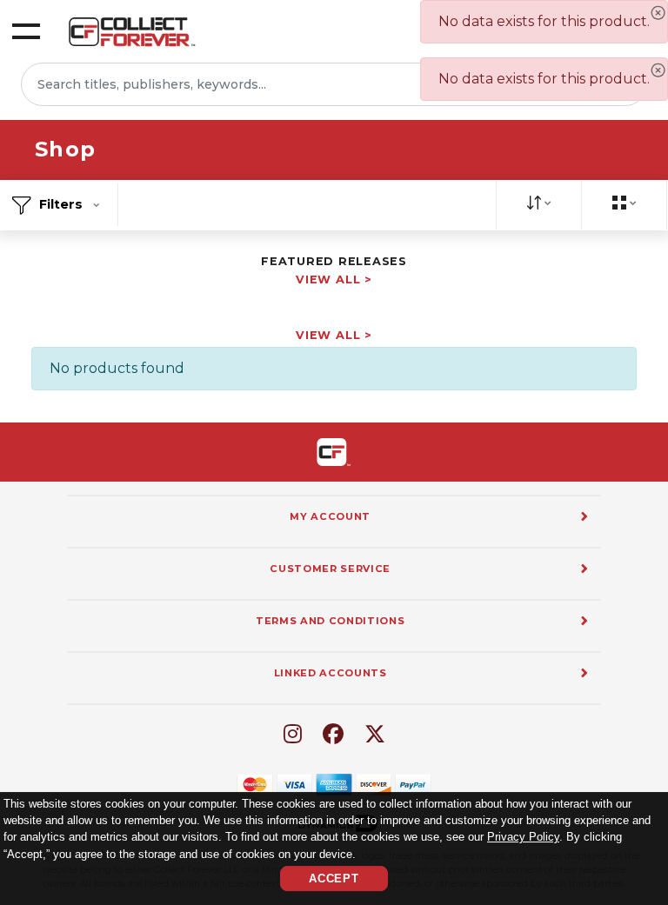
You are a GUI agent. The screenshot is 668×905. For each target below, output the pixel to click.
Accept (334, 878)
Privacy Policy (523, 836)
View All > (334, 279)
